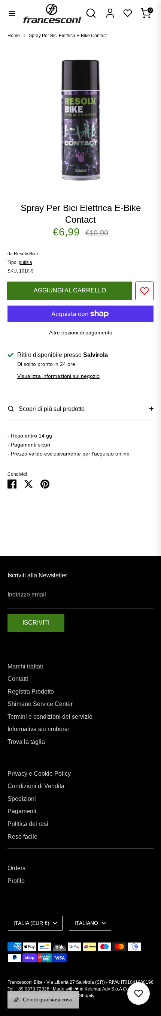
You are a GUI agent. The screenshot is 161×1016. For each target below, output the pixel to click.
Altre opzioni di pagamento (80, 333)
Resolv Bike (26, 253)
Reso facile (22, 836)
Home (13, 35)
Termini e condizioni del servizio (49, 716)
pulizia (25, 262)
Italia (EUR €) (31, 923)
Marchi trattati (25, 666)
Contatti (17, 679)
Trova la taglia (26, 742)
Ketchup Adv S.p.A (103, 989)
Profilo (16, 881)
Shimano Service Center (40, 704)
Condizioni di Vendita (35, 786)
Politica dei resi (27, 824)
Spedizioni (21, 799)
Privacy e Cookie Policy (39, 773)
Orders (16, 868)
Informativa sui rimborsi (38, 729)
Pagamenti (21, 811)
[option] (80, 118)
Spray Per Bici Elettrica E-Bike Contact (68, 35)
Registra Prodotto (30, 691)
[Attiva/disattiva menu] (11, 13)
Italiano (86, 923)
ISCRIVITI (35, 622)
